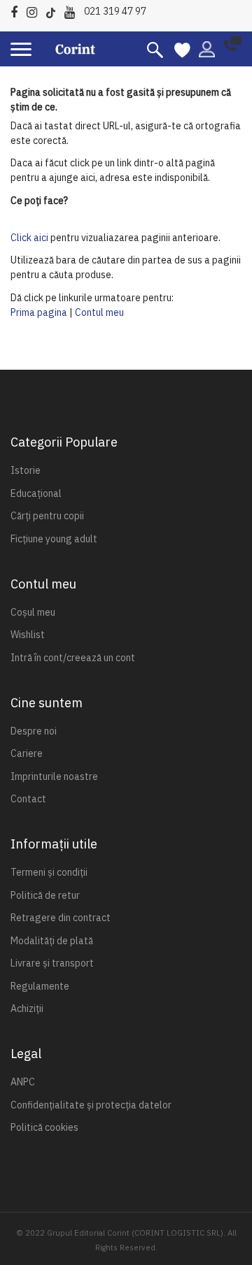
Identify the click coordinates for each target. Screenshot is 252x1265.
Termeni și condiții (49, 872)
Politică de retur (45, 895)
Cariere (26, 753)
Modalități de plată (51, 940)
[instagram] (35, 10)
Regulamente (39, 986)
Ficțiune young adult (53, 539)
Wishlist (27, 634)
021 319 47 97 (115, 11)
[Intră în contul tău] (207, 48)
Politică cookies (44, 1127)
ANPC (22, 1082)
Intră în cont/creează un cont (72, 657)
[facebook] (17, 10)
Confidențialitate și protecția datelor (91, 1105)
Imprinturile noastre (54, 776)
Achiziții (26, 1008)
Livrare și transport (52, 963)
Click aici (29, 237)
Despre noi (33, 731)
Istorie (25, 470)
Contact (28, 799)
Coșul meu (32, 612)
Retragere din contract (60, 917)
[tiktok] (54, 10)
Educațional (36, 493)
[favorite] (182, 49)
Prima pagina (38, 312)
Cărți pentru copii (47, 515)
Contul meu (99, 312)
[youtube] (73, 10)
